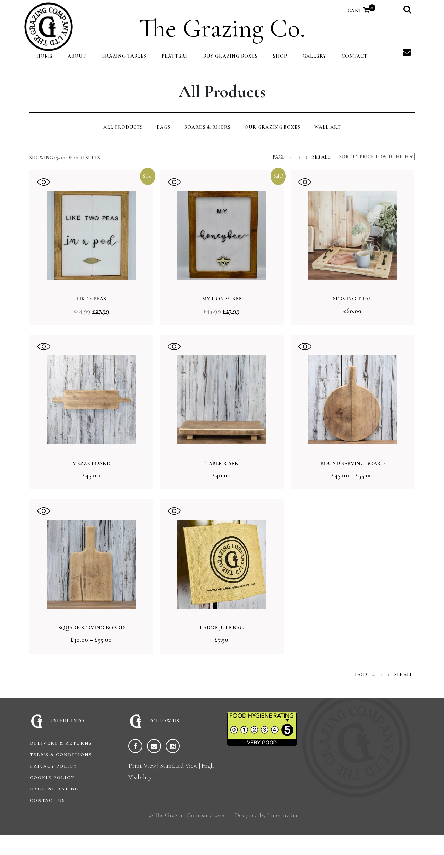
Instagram (173, 746)
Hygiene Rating (54, 789)
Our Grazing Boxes (272, 127)
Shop (280, 56)
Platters (175, 56)
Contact (354, 56)
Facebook (135, 746)
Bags (163, 127)
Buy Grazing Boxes (230, 56)
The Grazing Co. (222, 27)
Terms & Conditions (61, 754)
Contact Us (47, 800)
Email (154, 746)
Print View (142, 765)
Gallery (314, 56)
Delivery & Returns (61, 743)
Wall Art (327, 127)
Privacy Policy (53, 766)
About (77, 56)
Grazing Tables (123, 56)
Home (44, 56)
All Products (123, 127)
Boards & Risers (207, 127)
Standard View (179, 765)
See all (321, 157)
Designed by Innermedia (266, 815)
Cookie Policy (52, 777)
